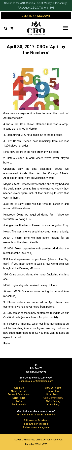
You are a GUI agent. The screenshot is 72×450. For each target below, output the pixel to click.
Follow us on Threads (36, 423)
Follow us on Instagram (36, 427)
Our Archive (53, 391)
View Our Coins (53, 387)
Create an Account (35, 15)
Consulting (53, 404)
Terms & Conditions (19, 394)
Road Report (53, 394)
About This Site (19, 391)
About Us (19, 387)
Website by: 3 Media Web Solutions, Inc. (5, 439)
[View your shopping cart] (12, 28)
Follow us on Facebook (36, 420)
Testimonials (19, 404)
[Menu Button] (65, 28)
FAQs (19, 401)
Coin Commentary (53, 397)
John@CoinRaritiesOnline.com (36, 381)
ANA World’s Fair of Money (36, 3)
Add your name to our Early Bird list (36, 414)
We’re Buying (53, 401)
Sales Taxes (18, 397)
